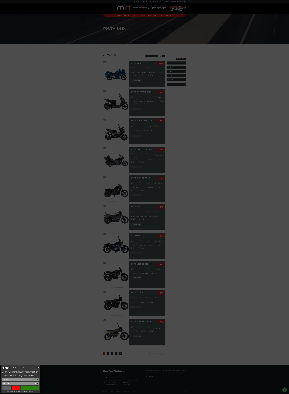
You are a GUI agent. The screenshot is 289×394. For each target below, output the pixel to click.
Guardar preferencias (30, 388)
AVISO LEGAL (31, 391)
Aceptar (6, 388)
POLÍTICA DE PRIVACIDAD (21, 391)
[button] (38, 368)
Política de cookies (11, 391)
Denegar (16, 388)
